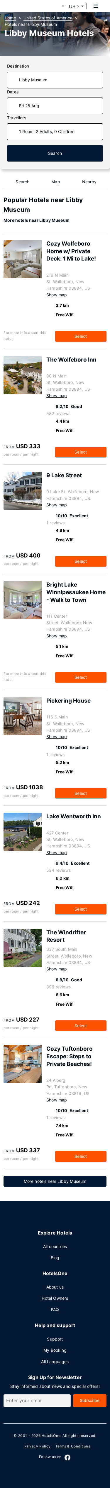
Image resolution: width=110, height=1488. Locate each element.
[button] (56, 6)
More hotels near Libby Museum (37, 220)
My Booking (55, 1350)
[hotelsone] (27, 6)
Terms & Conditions (72, 1446)
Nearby (89, 181)
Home (10, 17)
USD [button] (74, 6)
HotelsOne (51, 1435)
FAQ (55, 1309)
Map (55, 181)
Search (55, 153)
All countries (55, 1246)
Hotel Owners (55, 1298)
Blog (55, 1257)
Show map (56, 294)
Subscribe (90, 1400)
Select (81, 336)
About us (55, 1286)
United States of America (47, 17)
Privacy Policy (37, 1446)
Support (55, 1338)
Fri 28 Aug (29, 105)
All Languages (55, 1361)
